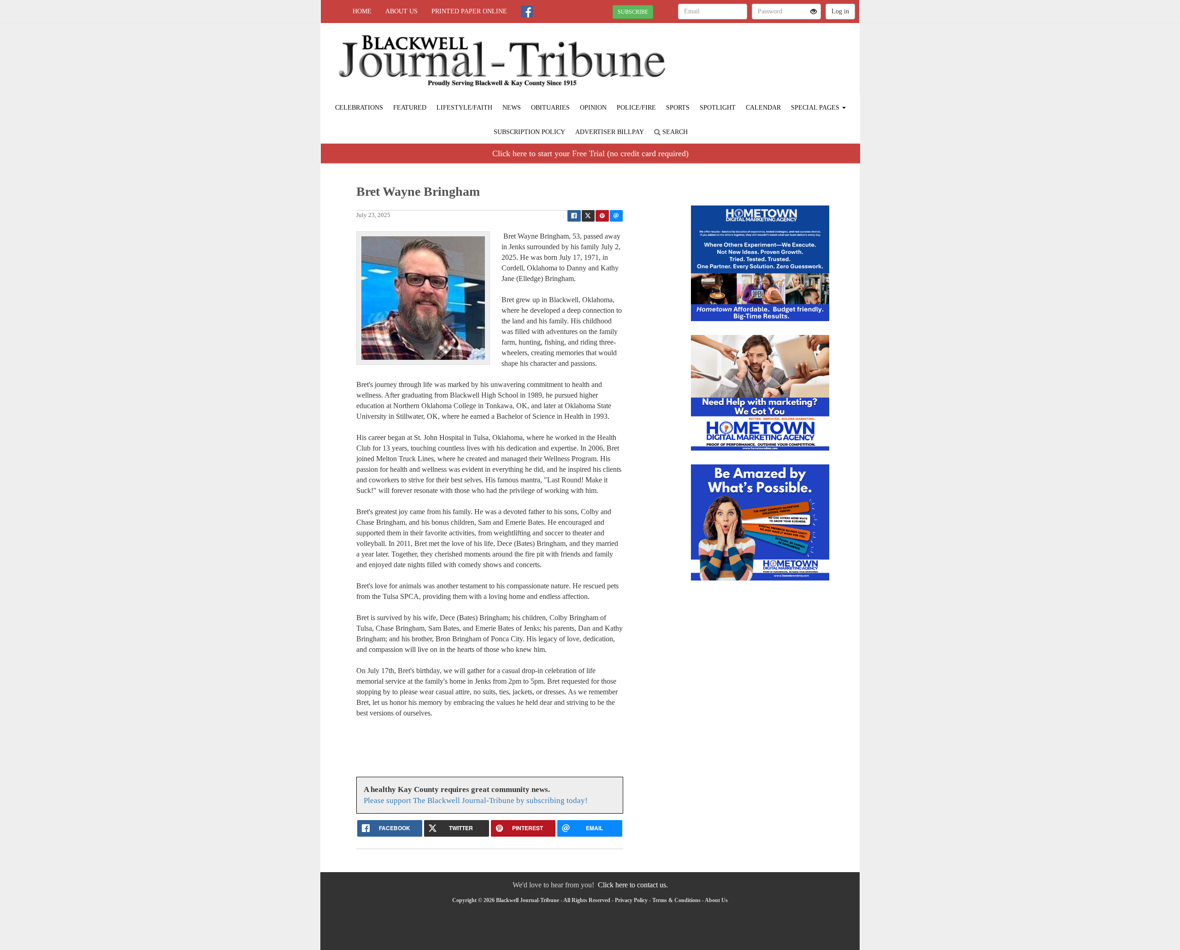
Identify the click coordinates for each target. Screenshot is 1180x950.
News (511, 107)
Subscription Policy (529, 132)
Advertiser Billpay (609, 132)
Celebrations (359, 107)
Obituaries (550, 107)
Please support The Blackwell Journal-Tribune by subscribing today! (476, 800)
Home (362, 11)
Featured (409, 107)
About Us (401, 11)
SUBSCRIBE (633, 12)
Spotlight (718, 107)
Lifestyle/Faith (464, 107)
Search (674, 132)
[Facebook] (527, 11)
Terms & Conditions (676, 900)
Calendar (763, 107)
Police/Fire (636, 107)
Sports (678, 107)
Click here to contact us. (633, 885)
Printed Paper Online (469, 11)
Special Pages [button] (816, 107)
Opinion (593, 107)
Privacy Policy (631, 900)
